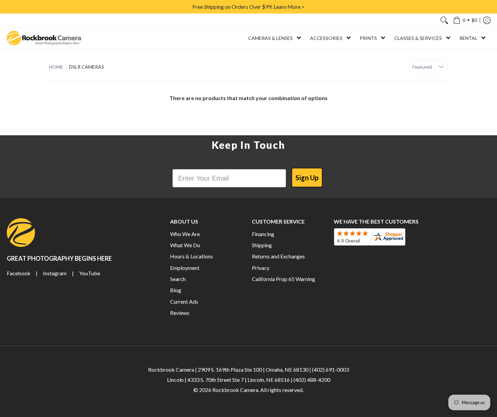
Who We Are (185, 234)
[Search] (444, 20)
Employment (184, 267)
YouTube (89, 273)
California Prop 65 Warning (283, 279)
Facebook (18, 273)
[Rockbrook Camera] (44, 38)
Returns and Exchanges (278, 256)
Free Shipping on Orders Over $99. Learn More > (248, 6)
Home (56, 67)
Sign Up (306, 177)
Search (178, 279)
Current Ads (184, 301)
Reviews (179, 312)
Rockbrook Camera (235, 390)
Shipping (262, 245)
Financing (263, 234)
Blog (175, 290)
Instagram (55, 273)
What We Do (185, 245)
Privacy (260, 267)
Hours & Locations (191, 256)
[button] (465, 20)
